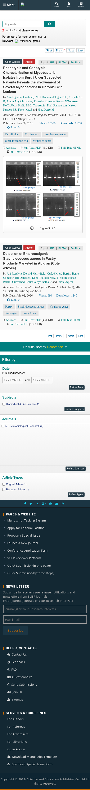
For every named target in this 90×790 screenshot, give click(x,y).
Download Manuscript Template (34, 757)
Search (56, 6)
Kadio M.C (24, 105)
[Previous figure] (31, 228)
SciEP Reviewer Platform (24, 558)
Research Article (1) (17, 489)
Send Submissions (23, 684)
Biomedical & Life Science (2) (23, 404)
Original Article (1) (16, 484)
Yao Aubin (39, 105)
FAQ (13, 669)
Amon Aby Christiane (19, 101)
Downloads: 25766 (71, 123)
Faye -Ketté (25, 109)
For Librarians (17, 742)
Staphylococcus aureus (31, 306)
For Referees (16, 727)
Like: (15, 127)
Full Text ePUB (19, 151)
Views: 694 (45, 295)
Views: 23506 (47, 123)
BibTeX (62, 62)
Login (69, 6)
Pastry (9, 306)
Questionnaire (21, 677)
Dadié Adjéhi (65, 282)
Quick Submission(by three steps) (30, 573)
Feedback (18, 662)
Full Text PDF (32, 147)
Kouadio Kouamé (44, 101)
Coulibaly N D (32, 97)
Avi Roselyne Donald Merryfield (26, 273)
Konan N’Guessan (67, 101)
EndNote (76, 62)
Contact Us (19, 654)
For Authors (15, 719)
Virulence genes (59, 306)
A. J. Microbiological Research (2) (24, 426)
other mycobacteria (16, 140)
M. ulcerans (32, 134)
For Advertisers (17, 734)
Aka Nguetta (14, 97)
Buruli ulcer (12, 134)
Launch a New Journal (22, 543)
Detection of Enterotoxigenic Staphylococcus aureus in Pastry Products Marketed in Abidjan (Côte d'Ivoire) (31, 260)
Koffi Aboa (10, 105)
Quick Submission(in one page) (29, 566)
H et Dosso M (46, 109)
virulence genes (42, 140)
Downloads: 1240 (66, 295)
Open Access (16, 749)
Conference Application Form (27, 550)
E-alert (81, 6)
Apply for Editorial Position (26, 528)
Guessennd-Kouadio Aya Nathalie (32, 282)
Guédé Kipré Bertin (58, 273)
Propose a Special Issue (23, 535)
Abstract (11, 147)
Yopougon (11, 313)
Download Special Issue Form (32, 764)
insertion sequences (55, 134)
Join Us (17, 692)
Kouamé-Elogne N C (54, 97)
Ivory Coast (29, 313)
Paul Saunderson (57, 105)
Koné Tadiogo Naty (43, 277)
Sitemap (17, 700)
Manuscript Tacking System (26, 520)
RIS (52, 62)
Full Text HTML (71, 147)
